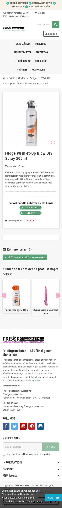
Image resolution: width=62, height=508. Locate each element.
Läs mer (37, 380)
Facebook (6, 426)
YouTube (23, 426)
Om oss (41, 13)
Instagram (40, 426)
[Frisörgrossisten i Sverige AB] (14, 28)
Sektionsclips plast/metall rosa (45, 312)
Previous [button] (4, 295)
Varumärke (10, 166)
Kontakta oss (11, 16)
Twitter (14, 426)
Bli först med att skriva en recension (24, 257)
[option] (16, 299)
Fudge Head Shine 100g (16, 310)
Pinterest (31, 426)
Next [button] (58, 295)
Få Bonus (24, 16)
